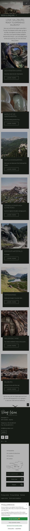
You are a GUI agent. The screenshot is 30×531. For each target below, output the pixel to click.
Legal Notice (18, 528)
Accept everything (13, 518)
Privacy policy (11, 528)
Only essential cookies (14, 522)
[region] (14, 511)
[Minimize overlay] (26, 504)
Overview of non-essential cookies (14, 525)
